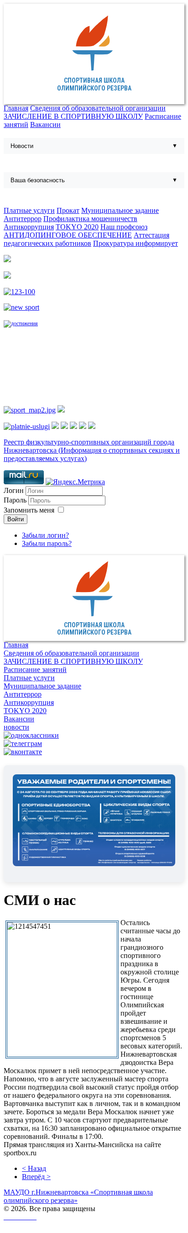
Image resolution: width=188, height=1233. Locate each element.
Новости (21, 146)
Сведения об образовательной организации (98, 108)
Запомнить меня (29, 510)
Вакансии (45, 124)
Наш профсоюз (123, 227)
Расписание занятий (35, 669)
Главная (16, 108)
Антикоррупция (29, 227)
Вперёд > (36, 1176)
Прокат (68, 210)
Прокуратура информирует (135, 243)
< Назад (34, 1168)
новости (16, 727)
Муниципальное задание (120, 210)
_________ (20, 1217)
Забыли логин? (45, 535)
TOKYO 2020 (77, 227)
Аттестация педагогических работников (86, 239)
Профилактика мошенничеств (90, 218)
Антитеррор (23, 218)
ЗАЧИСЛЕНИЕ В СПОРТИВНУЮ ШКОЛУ (73, 116)
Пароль (16, 500)
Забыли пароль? (47, 543)
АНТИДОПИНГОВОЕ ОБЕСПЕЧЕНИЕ (68, 235)
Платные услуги (29, 210)
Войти (15, 519)
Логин (14, 490)
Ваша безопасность (37, 180)
